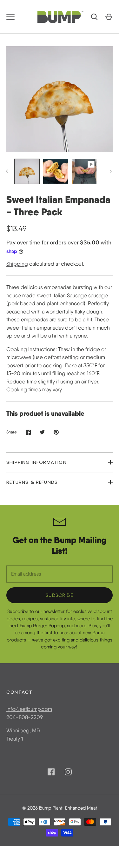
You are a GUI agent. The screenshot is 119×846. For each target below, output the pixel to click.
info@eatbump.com (29, 709)
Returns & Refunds (32, 482)
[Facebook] (51, 772)
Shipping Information (36, 462)
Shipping (17, 264)
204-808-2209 (24, 717)
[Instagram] (68, 772)
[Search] (94, 17)
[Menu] (10, 17)
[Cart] (109, 17)
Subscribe (59, 595)
